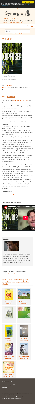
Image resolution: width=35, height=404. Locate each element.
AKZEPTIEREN (28, 2)
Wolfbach (5, 87)
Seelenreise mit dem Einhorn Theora (9, 357)
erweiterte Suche (17, 34)
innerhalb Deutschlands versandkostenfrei (20, 100)
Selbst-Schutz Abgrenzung (8, 302)
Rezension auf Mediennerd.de (14, 195)
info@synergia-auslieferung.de (12, 22)
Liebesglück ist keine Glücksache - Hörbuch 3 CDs (9, 375)
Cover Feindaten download (10, 79)
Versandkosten (17, 398)
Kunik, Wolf (8, 85)
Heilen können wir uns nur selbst (24, 321)
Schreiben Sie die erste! (9, 274)
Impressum (4, 387)
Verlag (5, 18)
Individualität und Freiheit (9, 339)
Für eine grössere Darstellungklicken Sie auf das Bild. (10, 75)
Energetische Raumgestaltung (24, 339)
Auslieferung (16, 18)
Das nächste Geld (9, 320)
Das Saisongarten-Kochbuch (24, 302)
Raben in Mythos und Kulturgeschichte (23, 357)
